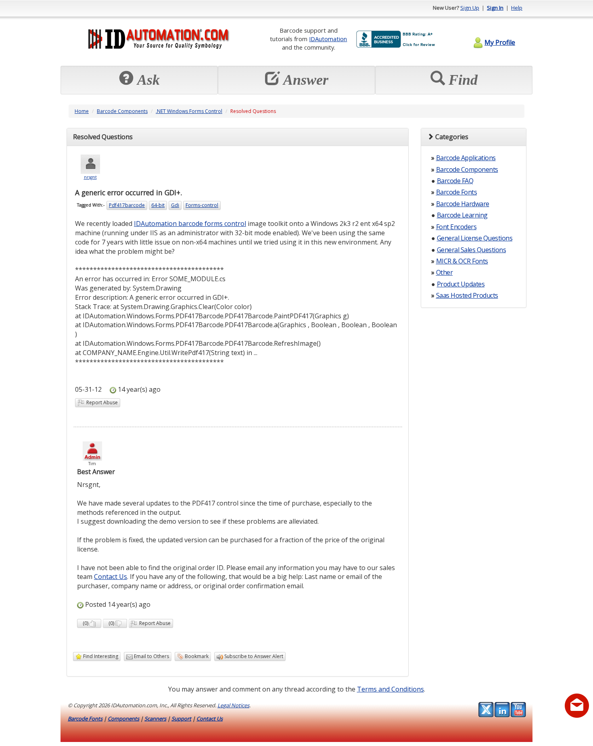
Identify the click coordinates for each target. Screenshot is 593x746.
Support (181, 718)
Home (82, 111)
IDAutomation (328, 39)
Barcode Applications (466, 157)
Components (123, 718)
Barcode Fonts (456, 192)
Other (444, 272)
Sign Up (469, 7)
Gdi (175, 205)
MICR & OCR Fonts (462, 261)
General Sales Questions (471, 249)
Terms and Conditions (390, 689)
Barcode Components (122, 111)
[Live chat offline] (577, 706)
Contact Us (110, 576)
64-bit (158, 205)
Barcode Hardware (462, 203)
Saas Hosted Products (467, 295)
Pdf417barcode (127, 205)
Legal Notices (233, 705)
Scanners (155, 718)
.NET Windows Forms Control (189, 111)
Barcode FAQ (455, 180)
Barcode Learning (462, 215)
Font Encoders (456, 226)
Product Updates (461, 284)
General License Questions (475, 238)
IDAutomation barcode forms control (190, 223)
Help (516, 7)
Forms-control (202, 205)
